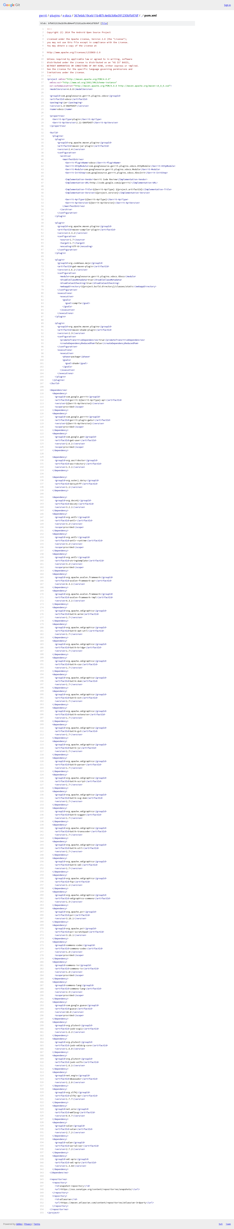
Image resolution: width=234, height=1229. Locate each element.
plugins (55, 15)
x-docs (67, 15)
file (104, 23)
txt (221, 1223)
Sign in (227, 5)
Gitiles (19, 1223)
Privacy (28, 1223)
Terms (36, 1223)
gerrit (43, 15)
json (228, 1223)
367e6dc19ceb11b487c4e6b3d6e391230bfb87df (106, 15)
